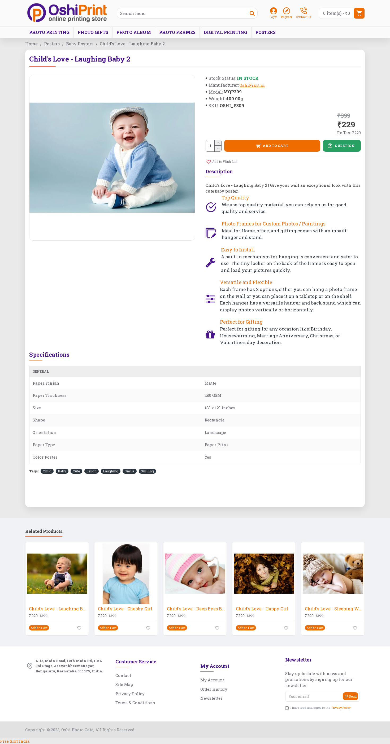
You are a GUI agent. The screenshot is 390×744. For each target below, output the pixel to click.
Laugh (91, 471)
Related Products (43, 531)
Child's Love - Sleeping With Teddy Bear (334, 608)
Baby (62, 471)
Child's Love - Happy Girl (262, 608)
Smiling (147, 471)
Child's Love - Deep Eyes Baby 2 (196, 608)
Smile (130, 471)
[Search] (252, 13)
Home (31, 43)
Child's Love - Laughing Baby (58, 608)
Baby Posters (79, 43)
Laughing (110, 471)
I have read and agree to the (320, 708)
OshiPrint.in (252, 85)
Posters (52, 43)
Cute (76, 471)
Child (47, 471)
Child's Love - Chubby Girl (125, 608)
